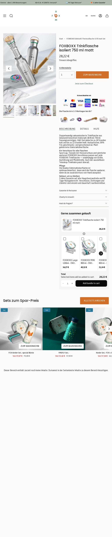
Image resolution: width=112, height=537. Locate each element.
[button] (101, 253)
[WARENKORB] (107, 16)
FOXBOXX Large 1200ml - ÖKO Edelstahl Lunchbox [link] (70, 262)
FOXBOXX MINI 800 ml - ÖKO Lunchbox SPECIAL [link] (88, 262)
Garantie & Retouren (68, 190)
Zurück (9, 68)
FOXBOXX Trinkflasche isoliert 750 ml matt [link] (88, 221)
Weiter (50, 68)
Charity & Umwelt (66, 197)
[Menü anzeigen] (5, 16)
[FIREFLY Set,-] (64, 329)
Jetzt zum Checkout (84, 83)
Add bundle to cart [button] (91, 283)
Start (61, 39)
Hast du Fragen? (66, 203)
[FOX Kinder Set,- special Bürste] (21, 329)
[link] (67, 225)
